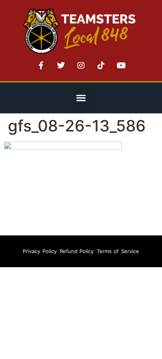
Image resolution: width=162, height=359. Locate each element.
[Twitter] (61, 65)
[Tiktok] (101, 65)
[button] (81, 98)
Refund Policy (77, 251)
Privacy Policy (39, 251)
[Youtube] (121, 65)
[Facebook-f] (41, 65)
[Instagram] (81, 65)
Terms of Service (118, 251)
